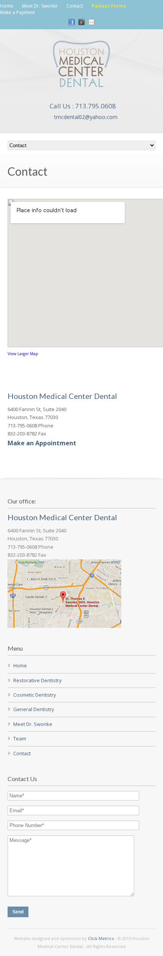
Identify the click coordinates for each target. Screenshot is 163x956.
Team (19, 738)
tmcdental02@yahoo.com (86, 117)
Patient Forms (109, 6)
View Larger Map (23, 353)
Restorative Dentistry (37, 680)
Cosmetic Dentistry (34, 694)
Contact (74, 6)
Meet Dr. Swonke (40, 6)
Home (6, 6)
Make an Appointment (42, 443)
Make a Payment (17, 12)
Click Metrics (101, 938)
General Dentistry (33, 709)
